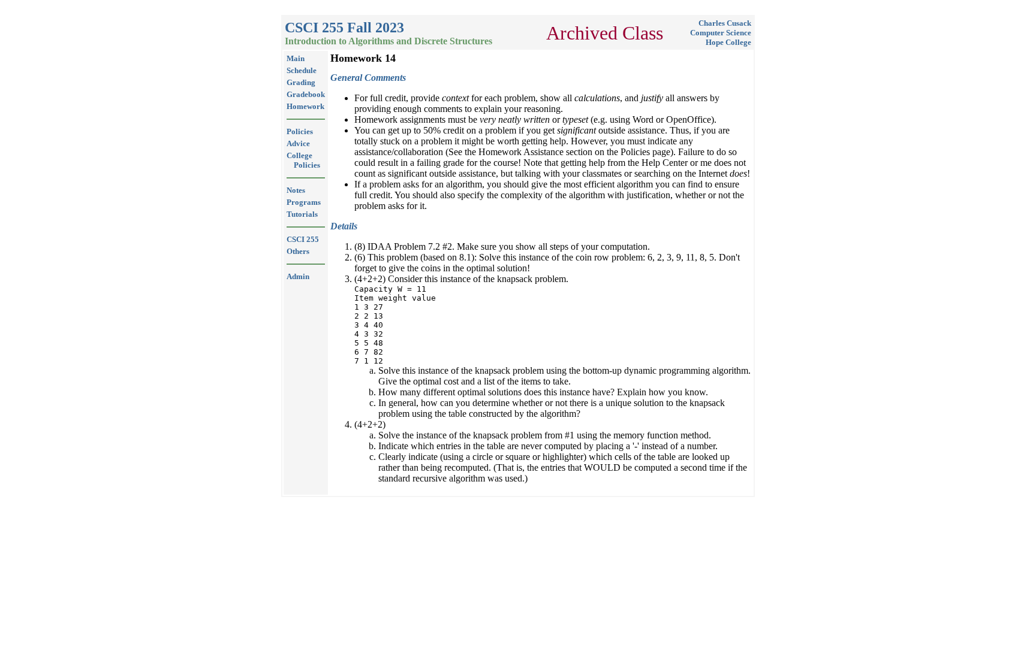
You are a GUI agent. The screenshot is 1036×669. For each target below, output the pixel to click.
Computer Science (720, 32)
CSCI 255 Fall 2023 (344, 27)
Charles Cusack (724, 23)
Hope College (728, 42)
